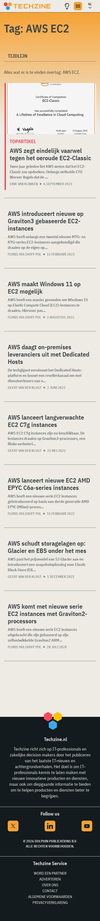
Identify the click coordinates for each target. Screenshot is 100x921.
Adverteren (50, 879)
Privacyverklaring (50, 902)
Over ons (50, 884)
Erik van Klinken (24, 184)
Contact (50, 890)
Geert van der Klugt (25, 387)
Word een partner (50, 873)
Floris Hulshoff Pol (24, 254)
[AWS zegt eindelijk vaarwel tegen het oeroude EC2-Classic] (51, 108)
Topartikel (23, 141)
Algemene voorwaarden (50, 896)
